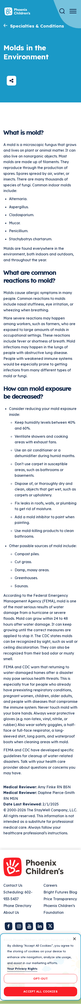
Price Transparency (60, 899)
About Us (11, 912)
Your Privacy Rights (22, 968)
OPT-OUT (40, 978)
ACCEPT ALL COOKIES (40, 991)
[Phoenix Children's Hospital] (17, 11)
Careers (50, 885)
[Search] (62, 11)
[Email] (11, 81)
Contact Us (12, 885)
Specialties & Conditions (37, 26)
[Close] (74, 939)
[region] (40, 966)
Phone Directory (17, 905)
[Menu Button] (73, 11)
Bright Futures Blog (60, 892)
